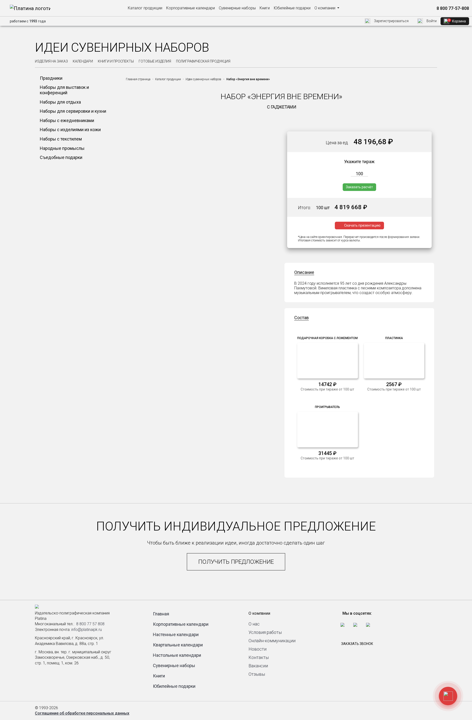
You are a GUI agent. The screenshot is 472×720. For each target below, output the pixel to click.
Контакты (259, 657)
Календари (83, 61)
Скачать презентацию (362, 225)
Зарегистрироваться (391, 21)
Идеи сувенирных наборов (203, 79)
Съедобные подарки (61, 157)
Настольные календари (177, 655)
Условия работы (265, 632)
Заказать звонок (357, 644)
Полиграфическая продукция (203, 61)
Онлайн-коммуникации (272, 640)
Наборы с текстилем (61, 138)
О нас (254, 623)
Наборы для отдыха (60, 102)
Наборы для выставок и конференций (64, 90)
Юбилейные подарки (292, 8)
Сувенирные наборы (237, 8)
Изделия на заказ (51, 61)
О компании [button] (325, 8)
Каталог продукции (145, 8)
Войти (431, 21)
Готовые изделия (155, 61)
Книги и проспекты (116, 61)
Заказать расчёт (359, 187)
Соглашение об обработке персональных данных (82, 713)
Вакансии (258, 665)
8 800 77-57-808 (452, 8)
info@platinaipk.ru (86, 629)
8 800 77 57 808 (90, 624)
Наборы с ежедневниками (67, 120)
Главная (161, 613)
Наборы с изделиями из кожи (70, 129)
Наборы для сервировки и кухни (73, 111)
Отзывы (257, 674)
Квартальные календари (178, 644)
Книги (265, 8)
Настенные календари (176, 634)
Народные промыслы (62, 148)
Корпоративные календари (190, 8)
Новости (257, 649)
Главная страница (138, 79)
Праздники (51, 78)
